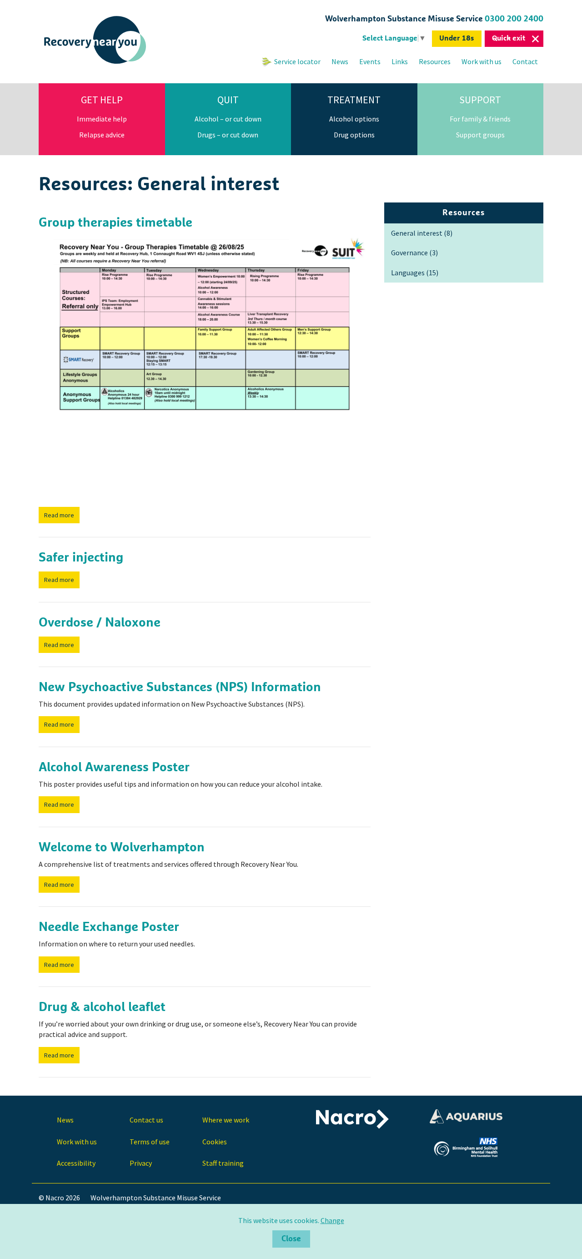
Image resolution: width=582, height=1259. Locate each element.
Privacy (141, 1163)
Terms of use (150, 1141)
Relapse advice (102, 134)
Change (332, 1220)
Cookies (214, 1141)
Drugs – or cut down (227, 134)
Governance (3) (414, 252)
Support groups (480, 134)
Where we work (225, 1119)
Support (480, 99)
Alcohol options (354, 118)
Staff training (223, 1163)
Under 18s (456, 38)
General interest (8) (421, 233)
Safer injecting (81, 557)
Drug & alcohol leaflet (102, 1007)
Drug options (354, 134)
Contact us (146, 1119)
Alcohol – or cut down (228, 118)
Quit (228, 99)
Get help (102, 99)
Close (291, 1239)
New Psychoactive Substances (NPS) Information (180, 687)
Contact (525, 61)
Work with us (482, 61)
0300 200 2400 (514, 19)
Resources (435, 61)
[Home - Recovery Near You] (95, 64)
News (339, 61)
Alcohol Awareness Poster (114, 767)
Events (370, 61)
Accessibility (76, 1163)
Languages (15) (414, 272)
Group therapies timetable (115, 223)
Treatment (354, 99)
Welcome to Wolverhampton (122, 847)
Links (399, 61)
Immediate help (102, 118)
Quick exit (508, 38)
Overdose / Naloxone (100, 623)
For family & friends (480, 118)
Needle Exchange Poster (109, 927)
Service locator (297, 61)
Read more (59, 515)
